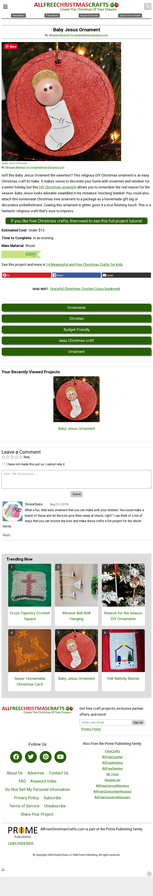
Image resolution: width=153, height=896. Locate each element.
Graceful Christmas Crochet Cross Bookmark (85, 289)
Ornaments (76, 307)
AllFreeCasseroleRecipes (112, 797)
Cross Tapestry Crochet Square (30, 616)
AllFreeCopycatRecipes (112, 786)
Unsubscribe (55, 806)
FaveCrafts (112, 751)
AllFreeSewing (112, 768)
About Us (15, 773)
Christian (76, 318)
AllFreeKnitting (112, 763)
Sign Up (138, 722)
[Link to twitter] (31, 757)
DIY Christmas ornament (57, 187)
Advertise (35, 773)
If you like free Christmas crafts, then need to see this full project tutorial (76, 221)
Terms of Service (24, 806)
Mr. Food (112, 774)
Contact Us (58, 773)
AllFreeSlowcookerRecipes (112, 791)
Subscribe (52, 797)
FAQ (22, 781)
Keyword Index (43, 781)
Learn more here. (21, 843)
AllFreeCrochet (112, 757)
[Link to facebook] (16, 757)
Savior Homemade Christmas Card (29, 681)
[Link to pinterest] (46, 757)
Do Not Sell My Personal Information (37, 789)
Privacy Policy (26, 797)
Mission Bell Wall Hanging (76, 616)
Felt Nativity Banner (123, 678)
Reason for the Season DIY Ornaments (123, 616)
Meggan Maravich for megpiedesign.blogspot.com (78, 35)
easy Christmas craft (76, 340)
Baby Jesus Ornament (76, 428)
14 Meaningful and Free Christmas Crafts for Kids (84, 265)
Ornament (76, 351)
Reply (7, 535)
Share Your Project (37, 814)
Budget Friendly (77, 329)
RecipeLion (112, 780)
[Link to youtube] (60, 757)
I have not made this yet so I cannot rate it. (35, 464)
